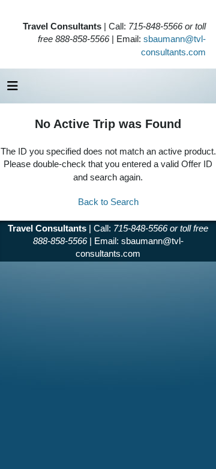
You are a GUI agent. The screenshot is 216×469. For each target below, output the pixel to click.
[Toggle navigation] (12, 89)
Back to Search (108, 202)
